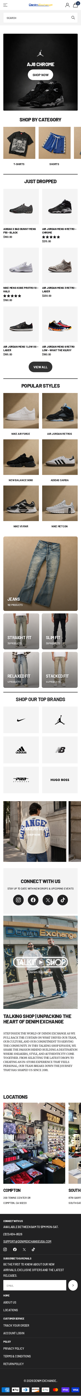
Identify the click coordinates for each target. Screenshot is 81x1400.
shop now (41, 75)
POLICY (7, 1341)
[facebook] (33, 900)
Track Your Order (16, 1325)
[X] (48, 900)
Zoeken (73, 17)
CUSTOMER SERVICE (13, 1318)
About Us (9, 1302)
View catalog (5, 5)
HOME (6, 1295)
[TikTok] (62, 900)
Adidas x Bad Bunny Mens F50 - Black (19, 230)
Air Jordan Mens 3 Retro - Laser (59, 289)
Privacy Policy (13, 1348)
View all (40, 367)
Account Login (13, 1333)
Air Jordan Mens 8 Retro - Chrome (59, 230)
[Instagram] (18, 900)
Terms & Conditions (17, 1356)
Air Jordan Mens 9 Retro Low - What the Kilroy (58, 348)
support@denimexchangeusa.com (27, 1241)
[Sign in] (67, 5)
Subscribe (73, 1285)
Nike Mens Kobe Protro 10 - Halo (20, 289)
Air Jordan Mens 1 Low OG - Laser (20, 348)
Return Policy (13, 1364)
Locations (10, 1310)
